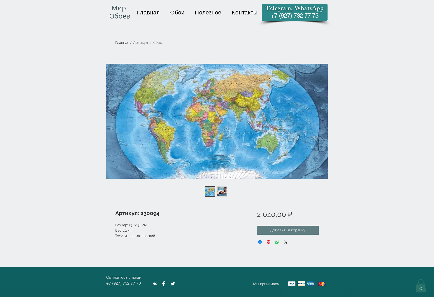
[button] (420, 285)
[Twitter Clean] (172, 283)
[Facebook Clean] (163, 283)
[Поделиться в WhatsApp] (277, 242)
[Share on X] (285, 242)
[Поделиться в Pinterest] (268, 242)
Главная (122, 42)
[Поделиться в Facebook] (260, 242)
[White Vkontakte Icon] (154, 283)
